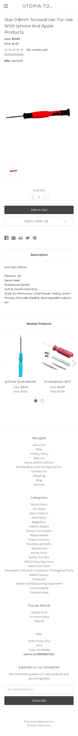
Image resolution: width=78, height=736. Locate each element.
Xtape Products (39, 539)
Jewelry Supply (39, 526)
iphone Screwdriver (21, 381)
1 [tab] (35, 400)
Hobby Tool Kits (39, 557)
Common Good (39, 616)
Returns (39, 458)
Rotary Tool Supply (39, 531)
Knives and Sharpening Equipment (39, 583)
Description (39, 255)
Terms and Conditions (39, 462)
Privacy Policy (39, 454)
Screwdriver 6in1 (57, 381)
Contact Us (39, 471)
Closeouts (39, 579)
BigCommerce (46, 721)
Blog (39, 480)
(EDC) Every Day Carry (39, 561)
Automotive (39, 548)
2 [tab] (42, 400)
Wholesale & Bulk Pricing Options (39, 467)
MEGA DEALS (39, 504)
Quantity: (39, 190)
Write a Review (14, 54)
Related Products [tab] (39, 323)
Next (74, 363)
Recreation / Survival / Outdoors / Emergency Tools (39, 570)
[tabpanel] (20, 364)
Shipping (39, 476)
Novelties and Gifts (39, 544)
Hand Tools (39, 517)
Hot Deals (39, 509)
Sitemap (39, 484)
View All (39, 621)
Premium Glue (39, 592)
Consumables (39, 588)
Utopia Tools (39, 612)
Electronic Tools (39, 566)
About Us (39, 445)
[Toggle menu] (5, 6)
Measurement (39, 535)
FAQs (39, 449)
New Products (39, 513)
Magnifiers (39, 522)
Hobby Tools (39, 553)
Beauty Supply (39, 575)
